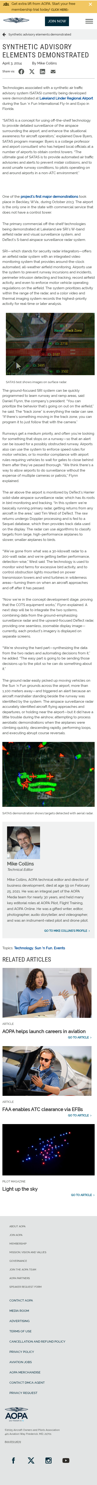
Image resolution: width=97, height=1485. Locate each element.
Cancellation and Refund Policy (37, 1341)
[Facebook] (13, 1461)
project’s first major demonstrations (49, 196)
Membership (18, 1243)
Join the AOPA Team (22, 1269)
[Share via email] (53, 71)
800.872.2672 (13, 1442)
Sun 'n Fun (43, 948)
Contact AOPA (21, 1300)
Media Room (19, 1310)
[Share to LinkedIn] (42, 71)
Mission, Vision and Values (27, 1252)
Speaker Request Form (25, 1286)
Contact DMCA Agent (27, 1382)
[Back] (5, 34)
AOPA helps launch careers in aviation (44, 1031)
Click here (59, 9)
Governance (18, 1261)
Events (59, 948)
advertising (19, 1321)
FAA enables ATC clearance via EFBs (42, 1109)
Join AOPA (15, 1235)
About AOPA (17, 1226)
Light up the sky (20, 1189)
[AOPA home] (16, 22)
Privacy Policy (21, 1352)
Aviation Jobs (20, 1362)
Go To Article (78, 1037)
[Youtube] (66, 1461)
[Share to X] (32, 71)
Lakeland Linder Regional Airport (66, 98)
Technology (23, 948)
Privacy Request (23, 1393)
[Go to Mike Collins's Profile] (23, 858)
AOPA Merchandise (24, 1372)
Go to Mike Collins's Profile (65, 930)
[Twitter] (31, 1461)
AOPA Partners (19, 1278)
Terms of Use (20, 1331)
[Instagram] (48, 1461)
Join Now (57, 21)
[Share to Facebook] (21, 71)
